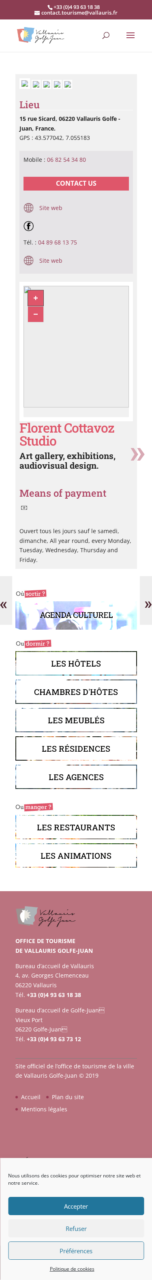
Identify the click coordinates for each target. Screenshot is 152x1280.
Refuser (76, 1228)
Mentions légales (44, 1109)
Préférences (76, 1251)
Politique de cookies (72, 1268)
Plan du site (68, 1097)
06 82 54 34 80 (66, 159)
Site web (50, 208)
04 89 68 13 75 (57, 242)
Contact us (76, 183)
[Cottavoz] (25, 86)
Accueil (31, 1097)
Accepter (76, 1206)
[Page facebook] (31, 225)
